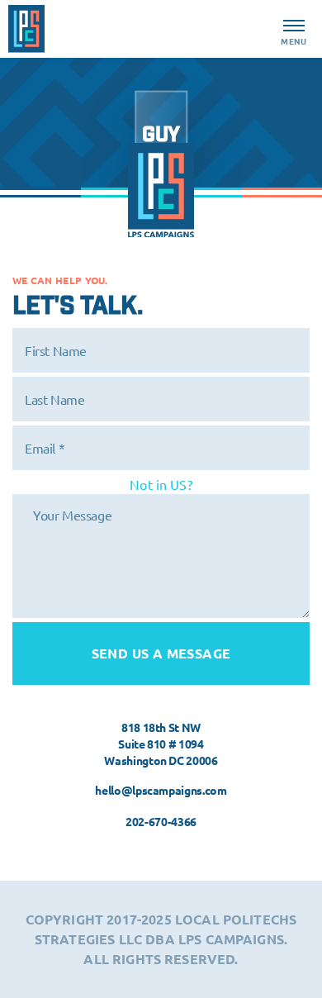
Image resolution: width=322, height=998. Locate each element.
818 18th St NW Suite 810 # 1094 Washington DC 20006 (160, 744)
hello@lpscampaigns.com (160, 789)
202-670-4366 (161, 821)
